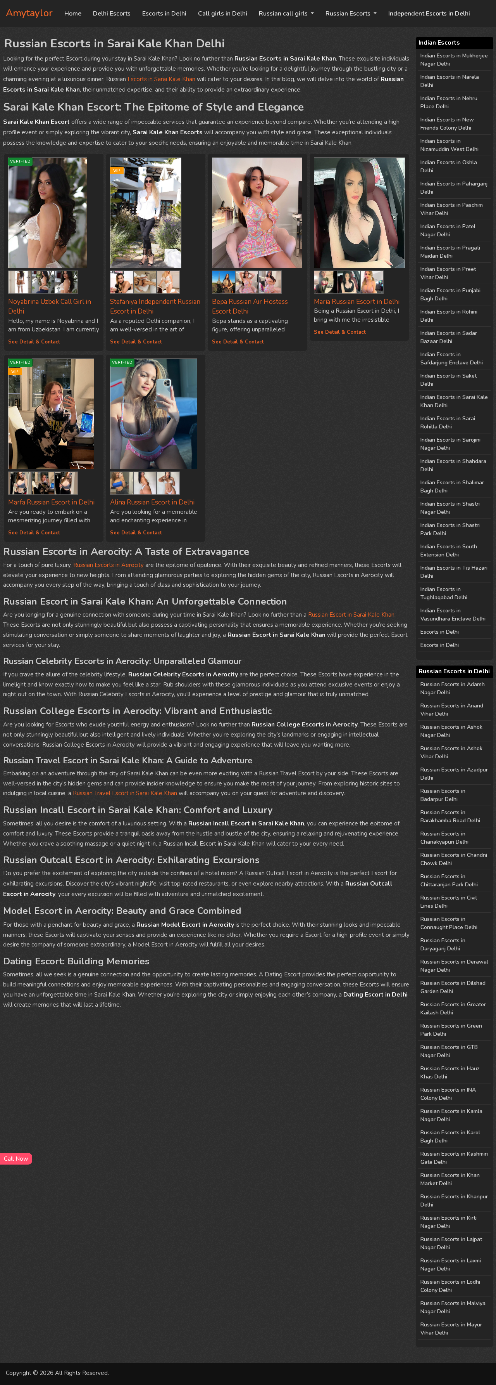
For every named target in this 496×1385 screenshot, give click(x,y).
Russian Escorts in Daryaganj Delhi (442, 944)
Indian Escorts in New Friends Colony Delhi (447, 124)
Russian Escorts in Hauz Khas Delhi (450, 1072)
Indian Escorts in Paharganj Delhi (453, 188)
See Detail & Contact (34, 341)
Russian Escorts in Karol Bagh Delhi (450, 1136)
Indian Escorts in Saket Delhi (448, 380)
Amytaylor (29, 13)
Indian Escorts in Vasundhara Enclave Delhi (453, 614)
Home (72, 13)
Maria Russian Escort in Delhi (357, 301)
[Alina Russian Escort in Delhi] (121, 481)
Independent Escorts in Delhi (429, 13)
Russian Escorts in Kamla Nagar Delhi (451, 1115)
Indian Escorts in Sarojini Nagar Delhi (450, 444)
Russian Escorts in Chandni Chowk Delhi (453, 859)
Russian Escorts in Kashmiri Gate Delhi (454, 1158)
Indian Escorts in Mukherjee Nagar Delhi (454, 60)
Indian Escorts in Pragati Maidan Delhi (450, 252)
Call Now (16, 1159)
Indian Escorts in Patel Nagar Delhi (447, 230)
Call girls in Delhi (222, 13)
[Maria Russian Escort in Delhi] (359, 213)
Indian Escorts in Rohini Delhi (448, 316)
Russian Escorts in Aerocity (108, 565)
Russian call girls (284, 13)
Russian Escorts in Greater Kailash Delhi (453, 1008)
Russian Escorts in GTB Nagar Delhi (449, 1051)
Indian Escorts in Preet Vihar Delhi (448, 273)
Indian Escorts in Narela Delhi (449, 81)
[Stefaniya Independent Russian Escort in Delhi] (121, 280)
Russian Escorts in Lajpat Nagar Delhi (451, 1243)
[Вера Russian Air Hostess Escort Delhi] (257, 213)
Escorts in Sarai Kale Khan (161, 79)
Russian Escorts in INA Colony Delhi (448, 1094)
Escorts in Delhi (164, 13)
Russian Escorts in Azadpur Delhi (454, 774)
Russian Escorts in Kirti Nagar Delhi (448, 1222)
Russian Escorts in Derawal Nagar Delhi (454, 966)
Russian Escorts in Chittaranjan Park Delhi (449, 880)
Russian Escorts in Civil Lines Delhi (448, 902)
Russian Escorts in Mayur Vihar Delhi (451, 1328)
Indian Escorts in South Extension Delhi (448, 550)
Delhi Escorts (112, 13)
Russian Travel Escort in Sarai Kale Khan (125, 793)
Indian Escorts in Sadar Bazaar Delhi (448, 337)
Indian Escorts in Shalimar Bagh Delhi (452, 486)
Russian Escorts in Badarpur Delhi (442, 795)
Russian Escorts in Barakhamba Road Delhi (450, 816)
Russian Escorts (349, 13)
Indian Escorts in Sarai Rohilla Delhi (447, 422)
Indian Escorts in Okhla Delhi (448, 166)
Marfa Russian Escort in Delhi (51, 502)
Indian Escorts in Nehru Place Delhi (448, 102)
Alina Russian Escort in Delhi (152, 502)
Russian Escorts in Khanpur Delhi (454, 1200)
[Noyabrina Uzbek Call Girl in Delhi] (19, 280)
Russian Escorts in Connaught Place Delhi (448, 923)
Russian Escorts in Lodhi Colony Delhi (450, 1286)
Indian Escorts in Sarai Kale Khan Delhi (454, 401)
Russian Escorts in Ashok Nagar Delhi (451, 731)
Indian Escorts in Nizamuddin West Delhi (449, 145)
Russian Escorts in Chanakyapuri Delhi (444, 838)
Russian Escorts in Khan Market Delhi (450, 1179)
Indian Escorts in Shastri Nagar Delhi (450, 508)
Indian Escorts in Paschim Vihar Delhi (451, 209)
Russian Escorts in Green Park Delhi (451, 1030)
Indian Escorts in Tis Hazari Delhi (453, 572)
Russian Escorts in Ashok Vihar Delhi (451, 752)
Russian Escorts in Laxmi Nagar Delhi (450, 1264)
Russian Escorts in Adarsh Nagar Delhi (452, 688)
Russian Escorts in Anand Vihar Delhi (451, 710)
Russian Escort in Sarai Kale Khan (351, 615)
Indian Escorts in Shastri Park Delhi (450, 529)
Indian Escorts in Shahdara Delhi (453, 465)
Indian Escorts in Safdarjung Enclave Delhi (451, 358)
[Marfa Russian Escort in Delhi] (19, 481)
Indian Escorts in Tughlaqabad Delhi (443, 593)
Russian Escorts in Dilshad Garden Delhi (453, 987)
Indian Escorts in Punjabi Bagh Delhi (450, 294)
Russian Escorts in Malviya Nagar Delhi (453, 1307)
